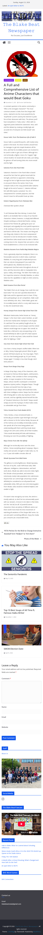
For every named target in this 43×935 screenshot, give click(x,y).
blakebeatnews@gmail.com (11, 904)
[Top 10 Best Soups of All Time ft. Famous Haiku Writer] (21, 587)
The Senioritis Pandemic (15, 574)
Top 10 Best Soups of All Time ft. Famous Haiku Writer (19, 611)
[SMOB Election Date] (21, 626)
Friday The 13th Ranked (10, 857)
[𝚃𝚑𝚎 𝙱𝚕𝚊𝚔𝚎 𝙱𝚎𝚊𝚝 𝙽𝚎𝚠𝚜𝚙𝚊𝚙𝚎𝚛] (4, 42)
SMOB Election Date (13, 648)
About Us (5, 754)
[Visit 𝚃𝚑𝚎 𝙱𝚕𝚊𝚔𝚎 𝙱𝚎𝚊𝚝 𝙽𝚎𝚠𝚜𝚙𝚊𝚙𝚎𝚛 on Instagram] (3, 799)
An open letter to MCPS (16, 6)
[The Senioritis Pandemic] (21, 551)
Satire (25, 80)
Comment (6, 678)
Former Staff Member (25, 102)
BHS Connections (7, 879)
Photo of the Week (31, 539)
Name (4, 707)
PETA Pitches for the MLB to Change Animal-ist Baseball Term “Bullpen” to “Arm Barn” (22, 532)
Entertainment (9, 80)
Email (4, 717)
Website (5, 727)
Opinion (18, 80)
